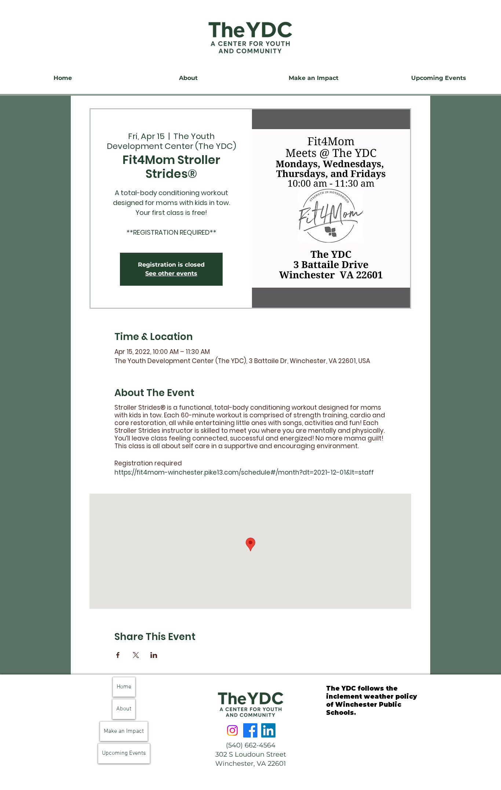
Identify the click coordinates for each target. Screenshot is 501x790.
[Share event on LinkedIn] (153, 655)
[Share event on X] (135, 655)
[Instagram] (232, 730)
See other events (171, 273)
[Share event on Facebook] (117, 655)
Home (124, 687)
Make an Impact (124, 731)
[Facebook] (250, 730)
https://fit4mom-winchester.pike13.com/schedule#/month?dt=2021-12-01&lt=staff (244, 472)
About (123, 709)
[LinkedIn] (268, 730)
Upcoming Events (124, 753)
